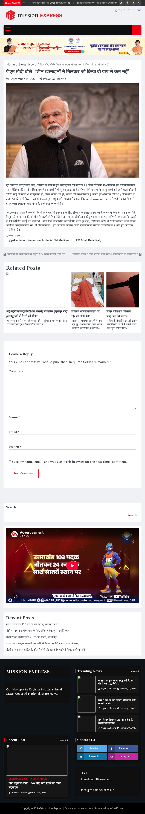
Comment (17, 371)
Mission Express (53, 808)
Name (14, 417)
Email (14, 432)
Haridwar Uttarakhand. (97, 779)
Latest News (13, 236)
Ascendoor (86, 808)
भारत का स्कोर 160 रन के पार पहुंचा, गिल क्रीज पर (32, 624)
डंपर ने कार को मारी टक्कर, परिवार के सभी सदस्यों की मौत (116, 702)
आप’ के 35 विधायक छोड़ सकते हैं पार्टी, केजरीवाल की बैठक (115, 721)
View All (134, 671)
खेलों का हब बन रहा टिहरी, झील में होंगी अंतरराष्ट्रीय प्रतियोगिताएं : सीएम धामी (45, 650)
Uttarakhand (39, 779)
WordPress (116, 808)
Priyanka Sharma (54, 79)
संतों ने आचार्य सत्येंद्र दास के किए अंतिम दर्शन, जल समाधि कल (37, 631)
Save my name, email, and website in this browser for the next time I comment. (69, 462)
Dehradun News (18, 779)
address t (21, 240)
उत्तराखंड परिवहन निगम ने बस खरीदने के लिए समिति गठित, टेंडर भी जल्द (95, 2)
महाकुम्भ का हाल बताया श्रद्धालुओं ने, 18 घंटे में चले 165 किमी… (116, 682)
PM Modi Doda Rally (89, 240)
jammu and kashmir (40, 240)
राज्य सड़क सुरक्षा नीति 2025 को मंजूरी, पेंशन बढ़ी (42, 2)
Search (11, 507)
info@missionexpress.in (97, 790)
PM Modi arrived (63, 240)
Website (15, 447)
